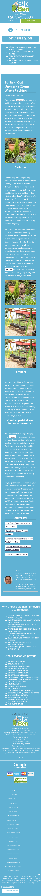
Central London (13, 799)
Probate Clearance (31, 693)
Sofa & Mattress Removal (18, 702)
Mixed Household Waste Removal (20, 690)
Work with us (13, 841)
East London (13, 811)
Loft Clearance (14, 688)
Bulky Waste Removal (16, 664)
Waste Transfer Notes (13, 845)
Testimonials (13, 794)
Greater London (13, 828)
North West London (13, 824)
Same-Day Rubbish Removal (18, 699)
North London (13, 807)
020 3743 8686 (20, 17)
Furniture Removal (15, 679)
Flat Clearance (14, 677)
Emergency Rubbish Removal (18, 670)
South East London (13, 815)
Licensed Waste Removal (17, 686)
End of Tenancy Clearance (18, 673)
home (19, 100)
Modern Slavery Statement (13, 866)
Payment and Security (13, 871)
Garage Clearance (32, 679)
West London (13, 803)
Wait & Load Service (15, 704)
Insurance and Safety (13, 862)
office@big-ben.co (23, 744)
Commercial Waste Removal (19, 666)
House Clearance (14, 684)
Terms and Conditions (13, 832)
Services (31, 21)
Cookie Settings (8, 887)
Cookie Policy (13, 858)
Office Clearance (14, 693)
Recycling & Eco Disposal (18, 695)
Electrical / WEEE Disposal (18, 668)
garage (9, 269)
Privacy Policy (13, 837)
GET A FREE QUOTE (20, 38)
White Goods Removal (13, 849)
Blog (13, 790)
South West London (13, 820)
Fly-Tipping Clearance (30, 677)
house (12, 437)
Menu (10, 21)
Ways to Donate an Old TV (16, 554)
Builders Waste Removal (17, 662)
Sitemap (20, 757)
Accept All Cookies (11, 891)
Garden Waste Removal (17, 682)
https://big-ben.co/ (22, 746)
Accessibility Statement (13, 854)
